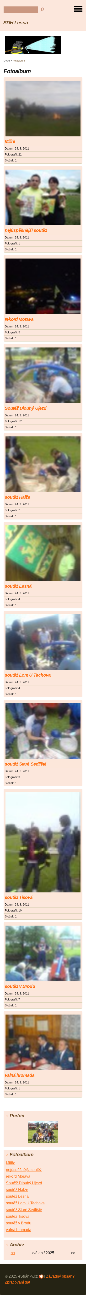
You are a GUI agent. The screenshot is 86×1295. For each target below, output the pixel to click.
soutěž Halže (17, 497)
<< (13, 1253)
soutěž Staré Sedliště (25, 764)
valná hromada (20, 1075)
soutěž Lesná (18, 586)
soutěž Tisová (19, 897)
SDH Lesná (15, 22)
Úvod (7, 60)
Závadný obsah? (60, 1276)
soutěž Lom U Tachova (28, 675)
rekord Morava (19, 319)
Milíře (10, 141)
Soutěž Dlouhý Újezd (25, 408)
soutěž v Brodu (20, 986)
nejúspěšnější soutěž (26, 230)
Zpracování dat (17, 1282)
